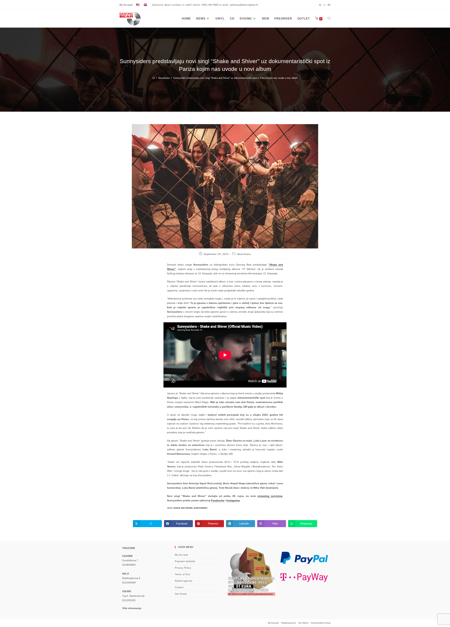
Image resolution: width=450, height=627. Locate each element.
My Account (126, 5)
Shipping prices (288, 623)
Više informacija (131, 608)
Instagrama (233, 500)
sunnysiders (200, 508)
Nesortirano (244, 254)
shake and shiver (182, 508)
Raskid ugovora (183, 581)
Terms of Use (182, 574)
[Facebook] (320, 5)
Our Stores (181, 594)
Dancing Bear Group (320, 623)
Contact (179, 587)
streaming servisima (269, 496)
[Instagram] (324, 5)
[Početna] (153, 78)
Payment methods (185, 561)
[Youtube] (328, 5)
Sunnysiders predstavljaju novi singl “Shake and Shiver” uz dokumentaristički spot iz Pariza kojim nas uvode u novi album (235, 78)
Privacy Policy (183, 568)
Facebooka (217, 500)
